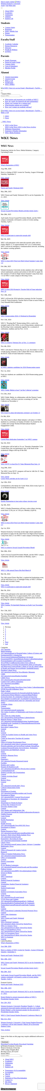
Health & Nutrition (14, 903)
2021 (12, 680)
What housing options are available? (17, 105)
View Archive (5, 1030)
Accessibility (9, 1072)
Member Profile (10, 68)
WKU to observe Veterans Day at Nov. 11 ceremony (18, 343)
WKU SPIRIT (10, 84)
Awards (18, 837)
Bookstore (8, 29)
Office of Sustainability (8, 858)
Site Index (8, 1082)
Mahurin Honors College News (11, 719)
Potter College (5, 691)
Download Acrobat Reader (10, 1044)
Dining (7, 33)
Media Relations (6, 651)
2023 (18, 680)
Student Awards (10, 699)
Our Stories (24, 924)
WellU (3, 907)
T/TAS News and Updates (9, 899)
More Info (12, 5)
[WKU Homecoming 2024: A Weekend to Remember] (4, 314)
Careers (7, 1076)
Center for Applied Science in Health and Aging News (19, 734)
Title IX (7, 1074)
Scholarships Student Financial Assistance (14, 884)
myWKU (8, 51)
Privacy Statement (11, 1084)
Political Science (6, 869)
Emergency (4, 759)
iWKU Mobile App (11, 31)
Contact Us (8, 1080)
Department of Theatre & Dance (11, 803)
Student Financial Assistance (10, 880)
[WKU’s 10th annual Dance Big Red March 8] (5, 568)
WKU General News (17, 797)
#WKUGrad (9, 663)
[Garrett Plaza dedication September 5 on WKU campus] (5, 437)
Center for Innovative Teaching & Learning (15, 738)
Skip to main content (7, 2)
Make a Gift (9, 81)
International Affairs (30, 871)
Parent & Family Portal (12, 62)
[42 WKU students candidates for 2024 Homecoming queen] (4, 365)
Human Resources (11, 46)
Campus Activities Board (9, 776)
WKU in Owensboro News (10, 933)
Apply (3, 5)
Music (30, 695)
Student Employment (8, 888)
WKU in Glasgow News (9, 926)
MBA (17, 683)
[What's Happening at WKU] (5, 163)
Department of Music (8, 795)
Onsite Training (29, 905)
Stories (32, 717)
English (27, 693)
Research (16, 663)
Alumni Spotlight (21, 840)
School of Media (6, 873)
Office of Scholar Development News (13, 742)
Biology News (18, 689)
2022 (15, 680)
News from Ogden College (28, 687)
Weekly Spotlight (27, 668)
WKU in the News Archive (27, 127)
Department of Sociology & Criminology (14, 799)
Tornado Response (16, 761)
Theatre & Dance (29, 697)
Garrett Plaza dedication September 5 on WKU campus (19, 439)
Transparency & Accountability (15, 1070)
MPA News (19, 871)
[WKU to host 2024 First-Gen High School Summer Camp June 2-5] (5, 521)
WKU (7, 116)
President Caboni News (8, 670)
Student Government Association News (14, 892)
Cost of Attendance (11, 66)
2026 (28, 680)
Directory (8, 48)
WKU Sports (13, 659)
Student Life (9, 18)
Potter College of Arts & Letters (27, 666)
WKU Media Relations (12, 133)
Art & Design (20, 693)
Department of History (8, 827)
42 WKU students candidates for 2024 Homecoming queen (20, 367)
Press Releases (15, 717)
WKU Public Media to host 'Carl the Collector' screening (19, 390)
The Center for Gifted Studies (10, 716)
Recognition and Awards (24, 793)
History (12, 695)
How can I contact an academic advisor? (18, 107)
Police (3, 752)
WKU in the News (11, 125)
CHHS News (5, 678)
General (7, 657)
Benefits (27, 833)
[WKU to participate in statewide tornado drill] (5, 233)
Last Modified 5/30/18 (8, 1089)
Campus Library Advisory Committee (28, 844)
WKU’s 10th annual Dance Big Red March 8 (16, 570)
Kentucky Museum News (9, 755)
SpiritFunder (9, 82)
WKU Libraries (14, 655)
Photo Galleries (25, 717)
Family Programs (10, 60)
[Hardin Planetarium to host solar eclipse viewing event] (5, 499)
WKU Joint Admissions (9, 914)
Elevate (12, 770)
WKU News (7, 121)
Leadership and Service (13, 746)
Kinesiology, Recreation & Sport (11, 839)
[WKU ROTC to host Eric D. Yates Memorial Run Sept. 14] (4, 462)
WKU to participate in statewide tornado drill (16, 235)
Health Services (6, 823)
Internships (25, 723)
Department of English (8, 791)
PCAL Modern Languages (9, 865)
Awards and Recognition (29, 867)
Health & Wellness (11, 50)
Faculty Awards (20, 699)
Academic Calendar (11, 44)
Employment (20, 833)
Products (17, 905)
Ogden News (5, 685)
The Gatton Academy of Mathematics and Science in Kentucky (22, 712)
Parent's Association (7, 861)
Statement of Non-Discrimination (16, 1078)
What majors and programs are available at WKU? (21, 99)
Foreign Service (18, 748)
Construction (20, 710)
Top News (19, 672)
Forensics (36, 668)
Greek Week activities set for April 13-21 (14, 478)
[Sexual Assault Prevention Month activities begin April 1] (5, 209)
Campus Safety (10, 27)
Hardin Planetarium (7, 820)
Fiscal (12, 901)
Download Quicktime (26, 1044)
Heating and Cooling (8, 765)
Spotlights (19, 721)
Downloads (5, 1042)
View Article (5, 178)
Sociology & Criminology (14, 697)
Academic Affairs (6, 704)
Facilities (4, 763)
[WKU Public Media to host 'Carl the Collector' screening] (4, 388)
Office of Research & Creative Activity (14, 850)
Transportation (10, 35)
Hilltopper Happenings (12, 129)
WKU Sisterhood (6, 876)
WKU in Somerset (7, 937)
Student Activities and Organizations (13, 772)
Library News (5, 842)
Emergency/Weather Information (16, 131)
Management (18, 901)
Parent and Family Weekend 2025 (12, 188)
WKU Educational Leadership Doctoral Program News (19, 911)
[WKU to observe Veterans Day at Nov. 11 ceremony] (5, 341)
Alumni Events (10, 79)
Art (2, 784)
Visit (6, 5)
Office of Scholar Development (17, 664)
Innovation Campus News (9, 727)
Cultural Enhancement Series (10, 787)
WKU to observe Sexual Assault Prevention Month (18, 547)
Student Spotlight (21, 676)
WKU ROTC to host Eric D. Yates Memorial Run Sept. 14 (20, 464)
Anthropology (28, 812)
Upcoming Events (21, 661)
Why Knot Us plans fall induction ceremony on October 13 (20, 413)
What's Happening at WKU (10, 165)
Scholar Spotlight (28, 721)
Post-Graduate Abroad (28, 746)
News (7, 118)
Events (12, 744)
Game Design (5, 816)
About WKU (9, 11)
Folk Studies (20, 812)
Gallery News (20, 786)
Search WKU (6, 94)
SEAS (12, 689)
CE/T (20, 723)
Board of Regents (16, 653)
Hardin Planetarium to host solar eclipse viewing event (19, 501)
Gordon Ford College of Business (12, 682)
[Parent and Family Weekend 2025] (5, 186)
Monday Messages (28, 672)
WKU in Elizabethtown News (11, 929)
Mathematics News (7, 846)
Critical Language (21, 744)
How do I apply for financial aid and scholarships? (21, 101)
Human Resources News (9, 831)
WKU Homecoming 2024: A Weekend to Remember (18, 316)
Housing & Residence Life (10, 767)
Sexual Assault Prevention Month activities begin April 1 (19, 211)
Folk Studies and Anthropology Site (12, 810)
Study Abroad (8, 725)
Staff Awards (30, 699)
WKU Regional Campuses (10, 922)
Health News (14, 825)
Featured (13, 867)
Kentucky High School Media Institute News (16, 835)
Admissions (9, 15)
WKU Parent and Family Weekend (12, 918)
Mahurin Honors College (26, 659)
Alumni (18, 856)
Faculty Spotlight (12, 723)
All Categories (5, 649)
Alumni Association (11, 77)
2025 (25, 680)
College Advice (15, 924)
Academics (8, 13)
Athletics (8, 17)
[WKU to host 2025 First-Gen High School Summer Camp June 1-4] (5, 259)
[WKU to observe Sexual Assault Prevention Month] (5, 546)
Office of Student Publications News (13, 854)
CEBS (3, 674)
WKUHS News (24, 825)
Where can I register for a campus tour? (18, 103)
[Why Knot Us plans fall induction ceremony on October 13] (5, 411)
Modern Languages (21, 695)
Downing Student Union (9, 806)
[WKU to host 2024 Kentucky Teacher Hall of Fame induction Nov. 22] (5, 287)
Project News (20, 769)
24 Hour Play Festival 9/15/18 (11, 805)
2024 (22, 680)
